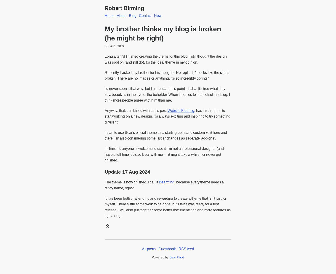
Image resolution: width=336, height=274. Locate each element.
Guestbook (167, 249)
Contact (145, 16)
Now (158, 16)
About (121, 16)
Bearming (166, 182)
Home (109, 16)
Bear (176, 257)
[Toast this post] (107, 227)
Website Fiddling (181, 111)
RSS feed (186, 249)
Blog (132, 16)
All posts (149, 249)
